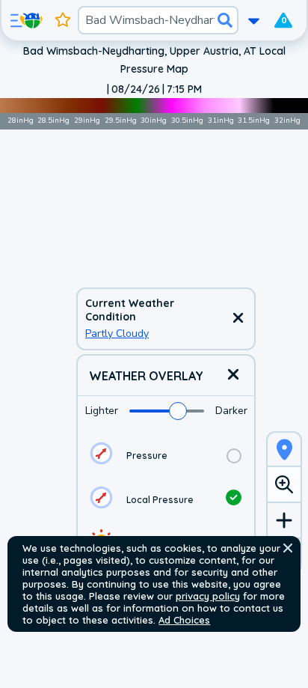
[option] (166, 455)
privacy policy (208, 596)
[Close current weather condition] (238, 319)
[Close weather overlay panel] (233, 375)
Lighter (101, 411)
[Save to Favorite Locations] (63, 20)
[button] (287, 548)
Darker (231, 411)
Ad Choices (184, 620)
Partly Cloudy (117, 333)
